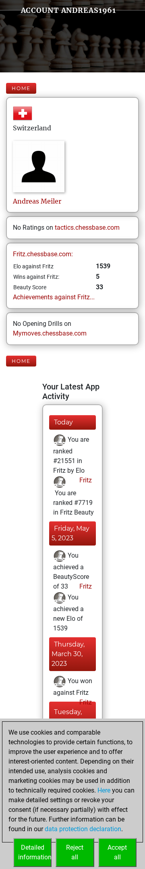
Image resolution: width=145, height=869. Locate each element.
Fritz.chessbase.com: (43, 254)
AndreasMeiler (37, 201)
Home (21, 88)
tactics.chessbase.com (87, 227)
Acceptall (117, 852)
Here (103, 790)
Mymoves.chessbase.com (50, 333)
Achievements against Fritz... (54, 297)
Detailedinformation (35, 852)
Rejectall (74, 852)
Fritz (85, 480)
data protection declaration (83, 829)
